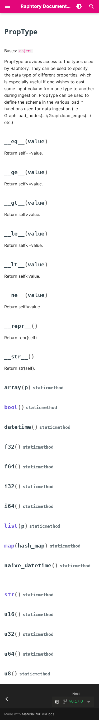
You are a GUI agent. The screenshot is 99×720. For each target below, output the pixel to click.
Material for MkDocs (38, 714)
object (25, 51)
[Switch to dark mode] (79, 6)
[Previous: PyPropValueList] (7, 697)
